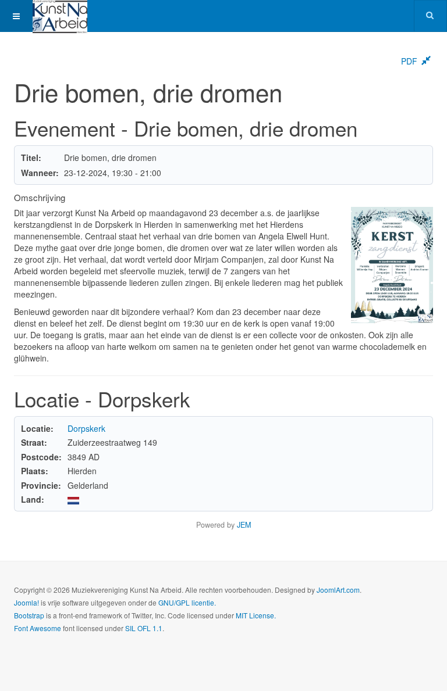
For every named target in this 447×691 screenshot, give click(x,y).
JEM (244, 525)
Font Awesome (37, 628)
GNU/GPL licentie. (187, 602)
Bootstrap (29, 615)
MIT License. (256, 615)
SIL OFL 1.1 (143, 628)
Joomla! (26, 602)
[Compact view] (426, 61)
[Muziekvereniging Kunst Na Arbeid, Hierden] (60, 16)
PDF (409, 61)
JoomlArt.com (338, 590)
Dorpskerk (86, 428)
